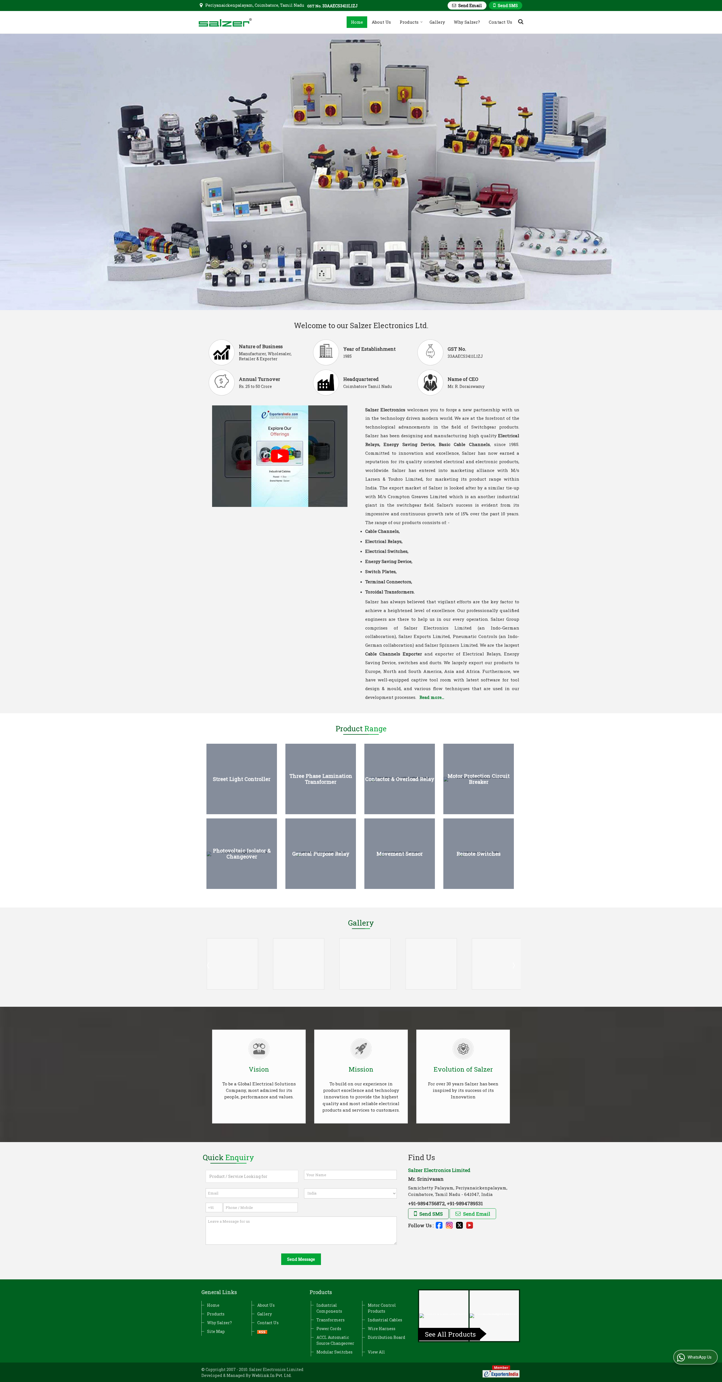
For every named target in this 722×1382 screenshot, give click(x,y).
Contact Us (500, 22)
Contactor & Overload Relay (399, 779)
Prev (208, 965)
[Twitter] (459, 1225)
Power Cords (328, 1328)
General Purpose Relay (320, 854)
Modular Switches (334, 1352)
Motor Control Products (382, 1308)
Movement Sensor (400, 854)
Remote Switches (479, 854)
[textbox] (252, 1176)
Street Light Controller (241, 779)
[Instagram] (449, 1225)
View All (376, 1352)
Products (409, 22)
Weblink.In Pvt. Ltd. (272, 1375)
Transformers (330, 1320)
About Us (381, 22)
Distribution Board (386, 1337)
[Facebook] (439, 1225)
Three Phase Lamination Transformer (320, 779)
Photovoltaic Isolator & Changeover (242, 854)
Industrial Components (329, 1308)
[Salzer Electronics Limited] (225, 22)
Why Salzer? (467, 22)
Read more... (431, 697)
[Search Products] (519, 21)
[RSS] (262, 1331)
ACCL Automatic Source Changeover (335, 1340)
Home (357, 22)
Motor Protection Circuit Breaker (479, 779)
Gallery (437, 22)
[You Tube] (469, 1225)
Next (513, 965)
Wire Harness (381, 1328)
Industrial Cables (385, 1320)
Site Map (216, 1331)
